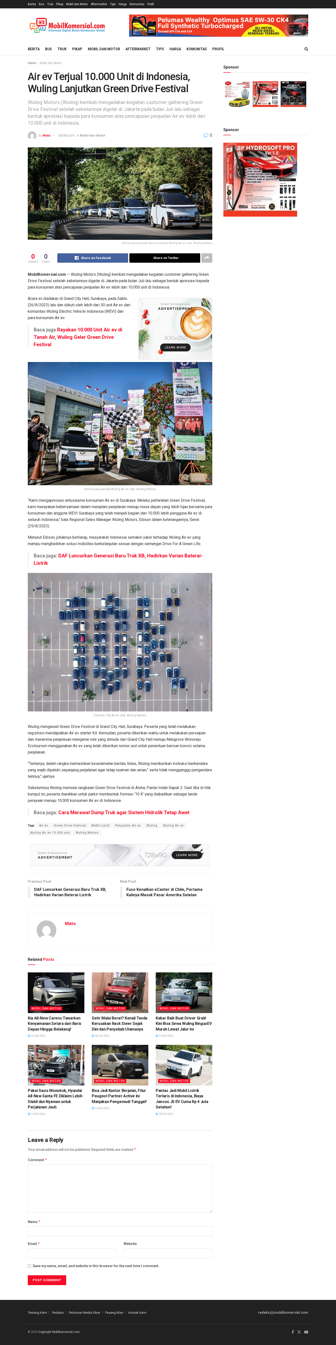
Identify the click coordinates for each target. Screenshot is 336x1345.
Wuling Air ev (173, 825)
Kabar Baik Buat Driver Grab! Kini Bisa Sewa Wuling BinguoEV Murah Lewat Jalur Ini (184, 1024)
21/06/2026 (37, 1035)
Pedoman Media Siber (84, 1312)
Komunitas (137, 4)
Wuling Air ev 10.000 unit (50, 832)
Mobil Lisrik (100, 825)
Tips (113, 4)
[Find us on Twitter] (299, 1332)
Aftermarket (99, 4)
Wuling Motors (87, 832)
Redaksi (58, 1312)
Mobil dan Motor (77, 4)
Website (130, 1244)
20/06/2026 (101, 1035)
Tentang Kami (37, 1312)
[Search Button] (306, 49)
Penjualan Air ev (128, 825)
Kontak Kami (137, 1312)
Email (34, 1243)
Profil (150, 4)
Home (32, 63)
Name (34, 1221)
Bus (41, 4)
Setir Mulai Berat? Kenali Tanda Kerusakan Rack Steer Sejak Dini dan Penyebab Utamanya (119, 1024)
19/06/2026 (165, 1035)
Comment (37, 1159)
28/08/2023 (66, 135)
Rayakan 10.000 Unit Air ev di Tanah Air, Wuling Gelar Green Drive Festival (78, 337)
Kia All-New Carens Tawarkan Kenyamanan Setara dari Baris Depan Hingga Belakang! (54, 1024)
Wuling (152, 825)
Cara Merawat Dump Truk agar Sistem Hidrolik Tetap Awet (123, 812)
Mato (46, 135)
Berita (32, 4)
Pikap (59, 4)
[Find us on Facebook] (293, 1332)
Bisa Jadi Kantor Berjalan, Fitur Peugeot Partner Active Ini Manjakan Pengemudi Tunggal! (119, 1096)
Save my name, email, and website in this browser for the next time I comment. (96, 1266)
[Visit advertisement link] (218, 26)
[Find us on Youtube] (306, 1332)
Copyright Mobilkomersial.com (59, 1332)
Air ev (43, 825)
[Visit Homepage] (67, 26)
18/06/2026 (165, 1114)
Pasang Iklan (114, 1312)
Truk (50, 4)
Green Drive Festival (70, 825)
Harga (123, 4)
